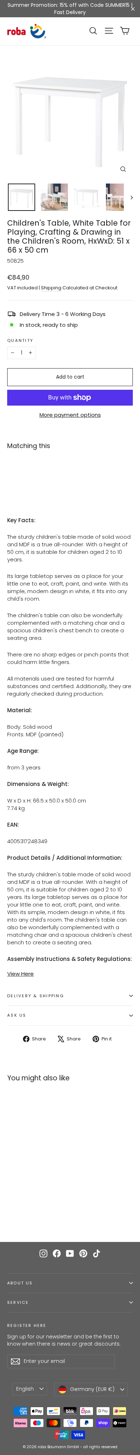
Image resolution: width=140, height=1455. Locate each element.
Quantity (20, 340)
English (25, 1388)
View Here (20, 973)
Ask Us (17, 1015)
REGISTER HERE (26, 1325)
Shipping (51, 288)
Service (18, 1302)
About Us (20, 1283)
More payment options (70, 415)
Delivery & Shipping (35, 996)
